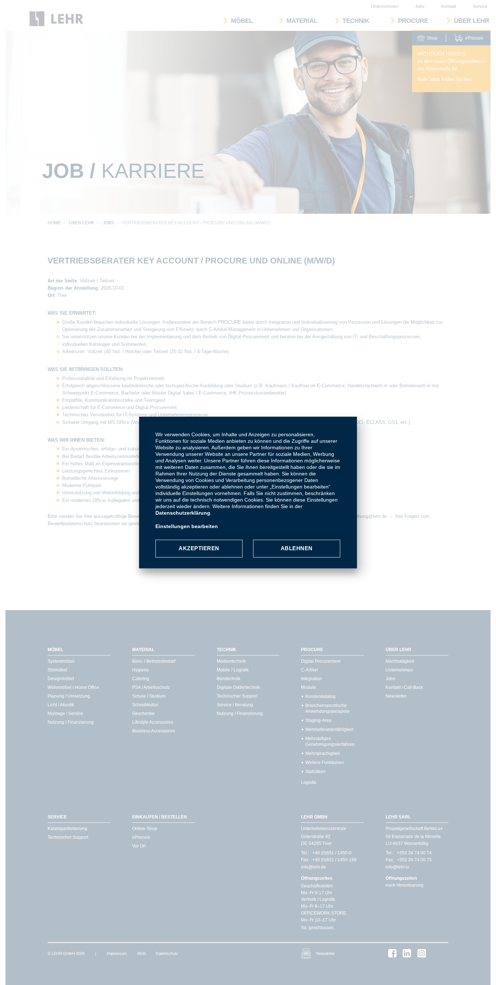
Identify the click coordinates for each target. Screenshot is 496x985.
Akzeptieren (199, 548)
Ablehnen (297, 548)
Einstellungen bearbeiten (186, 526)
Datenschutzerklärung (182, 513)
